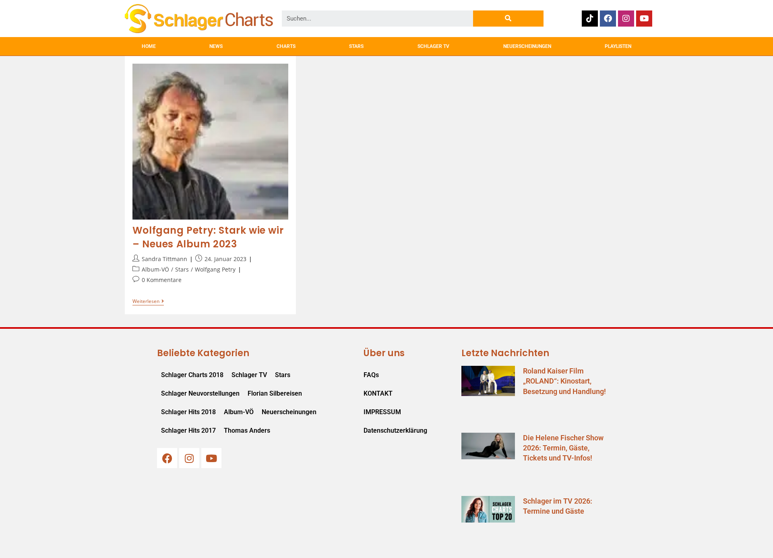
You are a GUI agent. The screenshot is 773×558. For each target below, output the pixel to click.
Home (149, 46)
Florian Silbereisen (275, 393)
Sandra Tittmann (164, 259)
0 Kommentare (162, 280)
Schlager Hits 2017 (188, 430)
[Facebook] (608, 18)
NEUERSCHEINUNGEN (527, 46)
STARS (356, 46)
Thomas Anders (247, 430)
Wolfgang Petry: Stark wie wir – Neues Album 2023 (207, 237)
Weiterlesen (148, 302)
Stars (182, 269)
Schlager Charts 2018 (192, 375)
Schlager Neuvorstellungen (200, 393)
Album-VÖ (155, 269)
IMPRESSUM (382, 412)
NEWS (216, 46)
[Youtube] (644, 18)
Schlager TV (249, 375)
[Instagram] (626, 18)
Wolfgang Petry (215, 269)
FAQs (371, 375)
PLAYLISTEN (618, 46)
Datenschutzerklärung (395, 430)
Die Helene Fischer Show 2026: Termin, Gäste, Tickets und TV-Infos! (563, 448)
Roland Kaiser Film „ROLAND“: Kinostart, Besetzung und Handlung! (564, 381)
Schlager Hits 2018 (188, 412)
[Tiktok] (590, 18)
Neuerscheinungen (289, 412)
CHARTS (286, 46)
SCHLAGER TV (433, 46)
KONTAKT (378, 393)
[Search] (508, 18)
